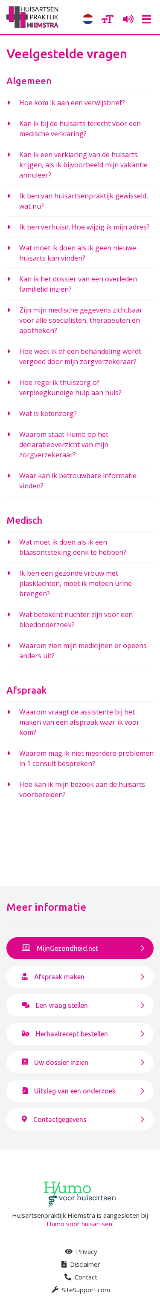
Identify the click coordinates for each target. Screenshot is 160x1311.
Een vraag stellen (62, 1005)
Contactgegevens (60, 1119)
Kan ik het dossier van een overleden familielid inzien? (78, 284)
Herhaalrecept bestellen (72, 1034)
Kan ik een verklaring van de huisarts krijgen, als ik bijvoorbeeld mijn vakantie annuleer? (83, 165)
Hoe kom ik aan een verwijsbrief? (72, 102)
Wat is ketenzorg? (48, 413)
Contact (85, 1277)
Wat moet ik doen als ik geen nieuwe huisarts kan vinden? (77, 253)
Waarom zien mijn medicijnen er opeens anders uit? (83, 650)
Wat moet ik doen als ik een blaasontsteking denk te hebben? (72, 547)
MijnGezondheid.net (67, 948)
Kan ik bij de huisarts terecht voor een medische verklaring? (80, 128)
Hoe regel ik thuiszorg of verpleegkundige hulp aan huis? (70, 387)
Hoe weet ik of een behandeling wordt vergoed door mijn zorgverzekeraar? (80, 356)
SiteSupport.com (85, 1289)
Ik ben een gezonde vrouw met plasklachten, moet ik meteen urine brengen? (75, 583)
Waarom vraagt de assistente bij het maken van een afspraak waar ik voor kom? (79, 722)
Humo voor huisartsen (79, 1223)
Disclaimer (84, 1264)
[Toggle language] (88, 19)
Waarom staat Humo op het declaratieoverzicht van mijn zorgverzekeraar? (63, 444)
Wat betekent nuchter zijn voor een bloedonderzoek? (76, 619)
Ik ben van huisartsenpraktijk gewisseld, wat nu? (83, 201)
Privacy (85, 1251)
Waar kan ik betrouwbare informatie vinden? (78, 481)
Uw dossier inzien (61, 1062)
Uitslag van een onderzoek (75, 1091)
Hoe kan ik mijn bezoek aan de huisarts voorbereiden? (82, 789)
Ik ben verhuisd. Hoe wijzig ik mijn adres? (84, 227)
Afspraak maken (59, 977)
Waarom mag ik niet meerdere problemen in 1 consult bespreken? (86, 758)
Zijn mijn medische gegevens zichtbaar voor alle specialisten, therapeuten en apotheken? (81, 320)
